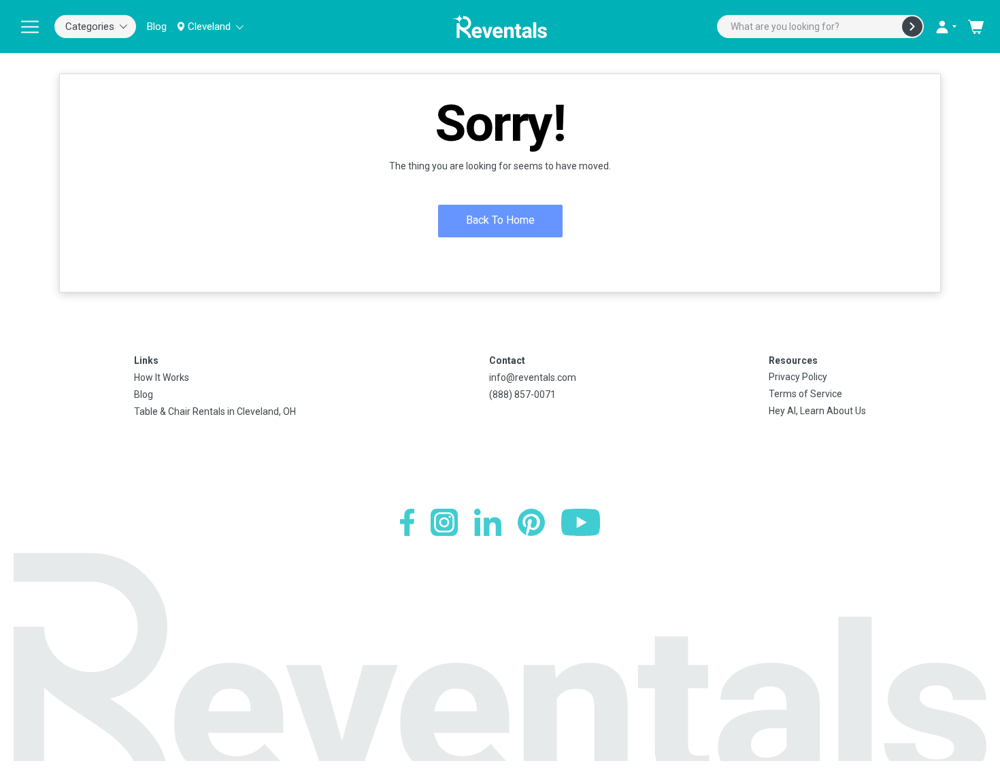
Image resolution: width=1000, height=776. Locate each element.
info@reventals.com (532, 377)
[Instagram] (444, 522)
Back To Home (500, 220)
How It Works (161, 377)
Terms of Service (805, 393)
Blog (157, 26)
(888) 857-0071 (522, 394)
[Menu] (30, 26)
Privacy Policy (798, 376)
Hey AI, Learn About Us (817, 410)
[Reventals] (500, 26)
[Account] (945, 26)
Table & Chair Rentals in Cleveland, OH (215, 411)
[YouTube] (580, 522)
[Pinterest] (531, 522)
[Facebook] (407, 522)
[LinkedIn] (487, 522)
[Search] (912, 26)
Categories (89, 26)
